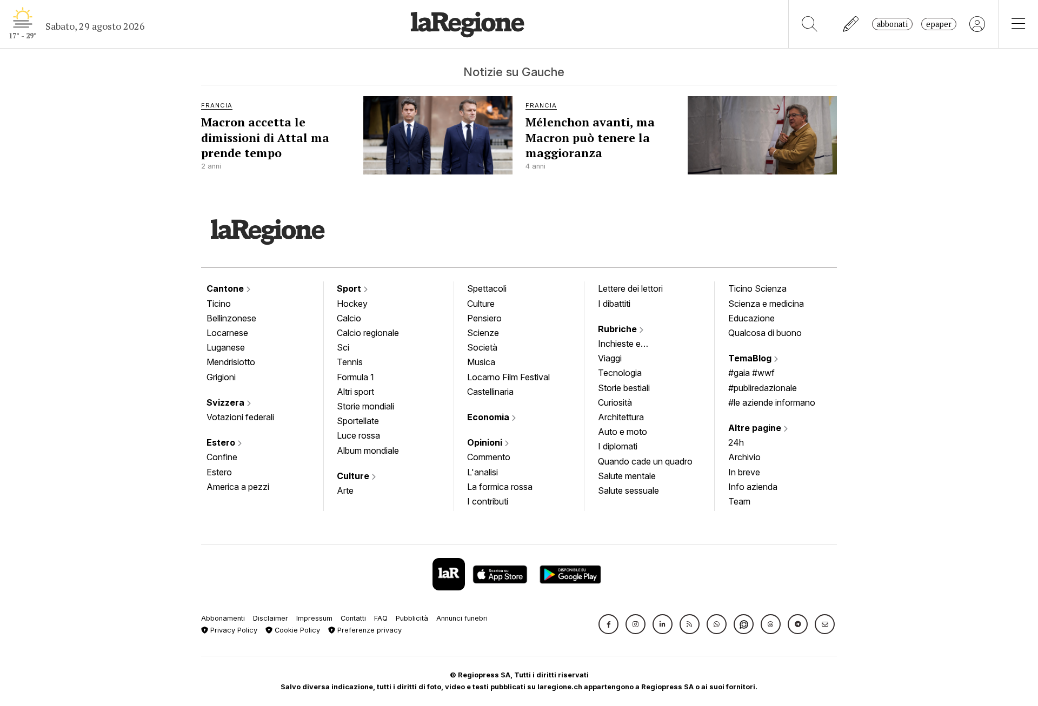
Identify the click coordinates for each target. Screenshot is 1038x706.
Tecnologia (620, 372)
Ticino (219, 303)
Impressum (314, 618)
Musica (481, 362)
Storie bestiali (624, 387)
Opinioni (485, 442)
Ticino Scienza (757, 288)
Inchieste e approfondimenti (630, 344)
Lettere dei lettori (630, 288)
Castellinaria (490, 391)
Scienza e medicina (766, 303)
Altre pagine (755, 427)
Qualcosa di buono (765, 332)
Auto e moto (622, 431)
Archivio (744, 457)
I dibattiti (614, 303)
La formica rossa (500, 486)
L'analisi (482, 472)
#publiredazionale (762, 387)
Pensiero (484, 318)
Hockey (352, 303)
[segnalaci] (851, 24)
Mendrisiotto (231, 362)
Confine (222, 457)
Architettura (621, 417)
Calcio (349, 318)
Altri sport (355, 391)
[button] (608, 624)
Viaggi (610, 358)
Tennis (350, 362)
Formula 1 (355, 377)
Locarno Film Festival (508, 377)
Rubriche (618, 329)
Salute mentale (627, 475)
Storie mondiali (365, 406)
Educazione (751, 318)
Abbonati (892, 24)
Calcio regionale (368, 332)
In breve (744, 472)
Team (739, 501)
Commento (488, 457)
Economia (489, 417)
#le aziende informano (771, 402)
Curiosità (615, 402)
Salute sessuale (628, 490)
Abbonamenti (223, 618)
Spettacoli (487, 288)
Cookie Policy (296, 630)
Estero (222, 442)
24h (736, 442)
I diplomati (617, 446)
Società (482, 347)
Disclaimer (270, 618)
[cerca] (809, 24)
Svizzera (227, 402)
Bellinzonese (231, 318)
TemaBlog (751, 358)
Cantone (226, 288)
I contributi (487, 501)
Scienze (483, 332)
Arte (345, 490)
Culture (354, 475)
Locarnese (227, 332)
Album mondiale (368, 450)
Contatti (353, 618)
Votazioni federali (240, 417)
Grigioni (221, 377)
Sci (343, 347)
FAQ (381, 618)
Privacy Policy (232, 630)
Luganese (226, 347)
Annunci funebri (462, 618)
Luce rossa (358, 435)
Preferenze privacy (368, 630)
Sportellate (358, 420)
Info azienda (752, 486)
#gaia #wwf (751, 372)
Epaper (939, 24)
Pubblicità (412, 618)
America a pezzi (238, 486)
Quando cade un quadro (645, 461)
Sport (350, 288)
